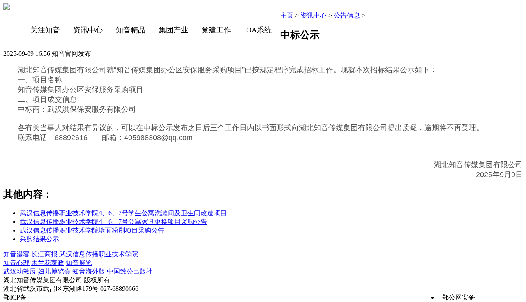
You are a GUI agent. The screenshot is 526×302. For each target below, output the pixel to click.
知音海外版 (88, 271)
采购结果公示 (39, 238)
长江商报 (44, 254)
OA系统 (259, 30)
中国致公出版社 (130, 271)
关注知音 (45, 30)
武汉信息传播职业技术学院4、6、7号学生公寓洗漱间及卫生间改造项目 (123, 213)
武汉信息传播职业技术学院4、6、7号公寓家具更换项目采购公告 (113, 221)
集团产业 (173, 30)
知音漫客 (16, 254)
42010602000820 (500, 297)
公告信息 (347, 15)
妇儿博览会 (54, 271)
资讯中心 (88, 30)
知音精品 (130, 30)
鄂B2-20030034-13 (54, 297)
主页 (286, 15)
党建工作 (216, 30)
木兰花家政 (47, 262)
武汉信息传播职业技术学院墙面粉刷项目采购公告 (92, 230)
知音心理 (16, 262)
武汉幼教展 (19, 271)
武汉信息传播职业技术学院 (98, 254)
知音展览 (79, 262)
